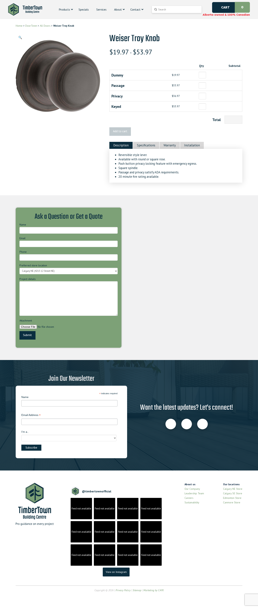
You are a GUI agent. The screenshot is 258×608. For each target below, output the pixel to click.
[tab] (121, 145)
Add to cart (120, 131)
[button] (20, 37)
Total (216, 119)
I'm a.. (25, 431)
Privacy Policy (123, 590)
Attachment (25, 320)
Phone (23, 251)
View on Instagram (116, 572)
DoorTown (31, 25)
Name (22, 224)
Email (22, 238)
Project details (27, 279)
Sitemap (137, 590)
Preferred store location (33, 265)
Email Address (31, 415)
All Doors (44, 25)
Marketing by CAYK (153, 590)
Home (19, 25)
